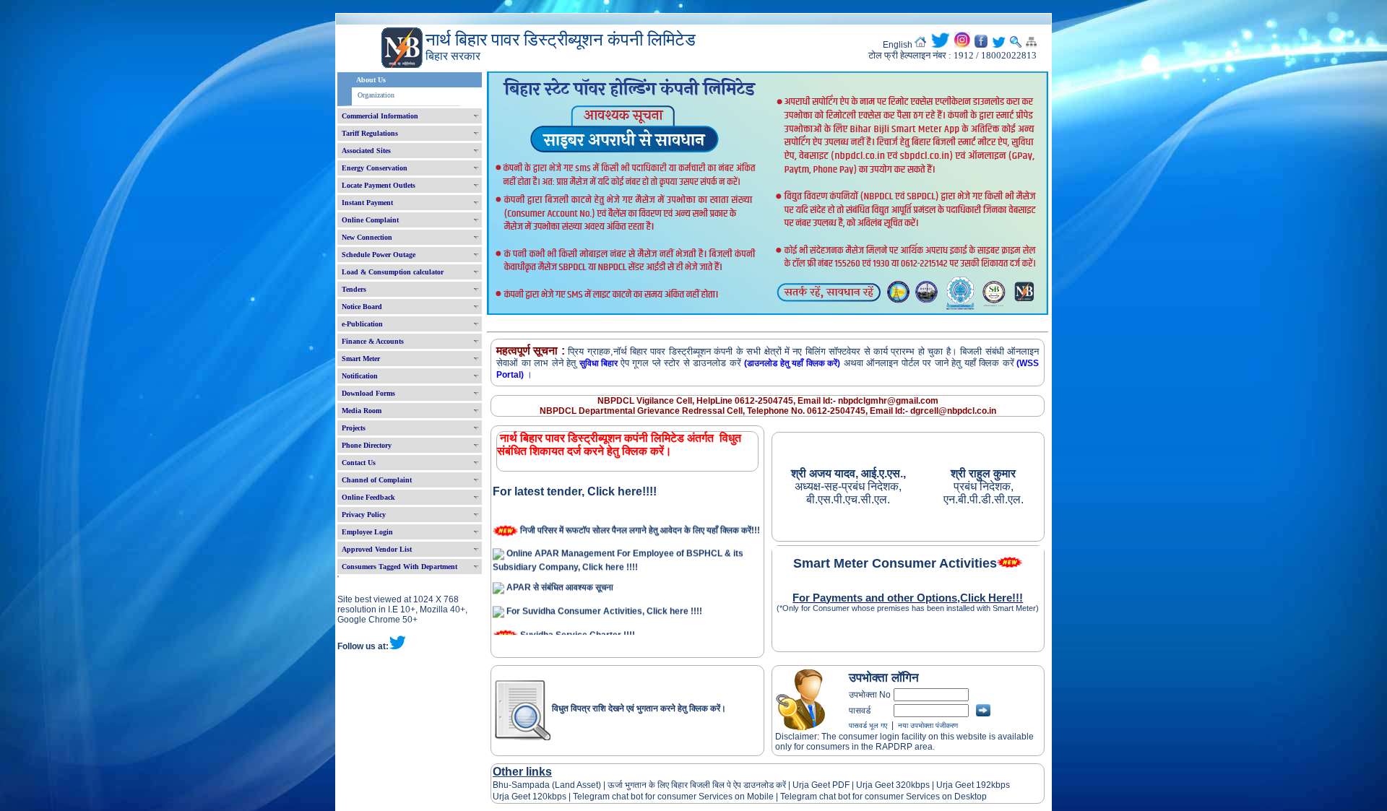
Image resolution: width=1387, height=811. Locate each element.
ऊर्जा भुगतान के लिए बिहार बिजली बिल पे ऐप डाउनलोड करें (696, 785)
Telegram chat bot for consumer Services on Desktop (883, 797)
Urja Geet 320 (883, 785)
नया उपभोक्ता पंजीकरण (928, 725)
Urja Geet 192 (962, 785)
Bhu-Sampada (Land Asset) (547, 785)
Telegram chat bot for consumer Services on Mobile (673, 797)
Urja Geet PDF (821, 785)
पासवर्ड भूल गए (868, 725)
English (897, 45)
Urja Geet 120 (520, 797)
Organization (376, 95)
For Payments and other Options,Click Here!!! (907, 598)
